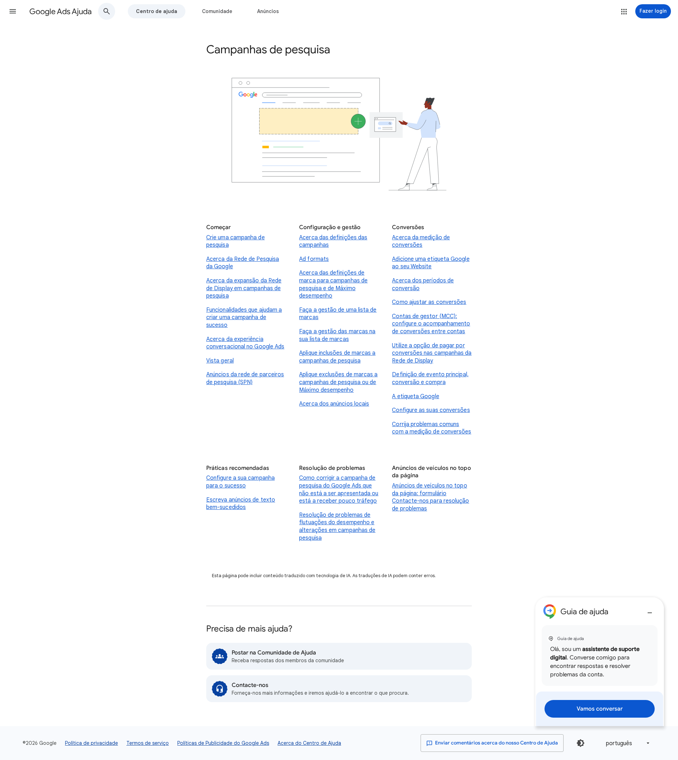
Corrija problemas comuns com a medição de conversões (431, 428)
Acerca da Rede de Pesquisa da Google (242, 263)
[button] (12, 11)
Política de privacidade (91, 743)
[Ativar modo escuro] (580, 743)
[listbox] (626, 743)
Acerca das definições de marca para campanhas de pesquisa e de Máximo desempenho (333, 284)
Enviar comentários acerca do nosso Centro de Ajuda (496, 743)
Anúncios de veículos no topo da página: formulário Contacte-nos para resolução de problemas (430, 497)
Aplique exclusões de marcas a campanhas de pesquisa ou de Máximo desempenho (338, 382)
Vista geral (220, 360)
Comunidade (217, 11)
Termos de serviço (147, 743)
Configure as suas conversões (431, 410)
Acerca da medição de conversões (421, 241)
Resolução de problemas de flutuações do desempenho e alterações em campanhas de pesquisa (337, 526)
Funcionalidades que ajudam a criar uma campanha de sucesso (244, 317)
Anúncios (268, 11)
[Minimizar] (650, 610)
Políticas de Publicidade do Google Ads (223, 743)
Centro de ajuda (156, 11)
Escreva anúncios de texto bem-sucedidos (240, 503)
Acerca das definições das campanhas (333, 241)
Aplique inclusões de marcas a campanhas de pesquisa (337, 356)
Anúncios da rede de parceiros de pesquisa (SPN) (245, 378)
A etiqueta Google (415, 396)
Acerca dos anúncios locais (334, 403)
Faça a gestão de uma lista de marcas (337, 313)
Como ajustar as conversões (429, 302)
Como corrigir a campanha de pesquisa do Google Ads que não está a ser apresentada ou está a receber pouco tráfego (338, 489)
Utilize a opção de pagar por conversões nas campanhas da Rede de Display (431, 353)
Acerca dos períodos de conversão (423, 284)
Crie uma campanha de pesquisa (235, 241)
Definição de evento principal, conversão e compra (430, 378)
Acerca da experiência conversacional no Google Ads (245, 343)
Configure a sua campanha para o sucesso (240, 481)
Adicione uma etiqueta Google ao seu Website (430, 263)
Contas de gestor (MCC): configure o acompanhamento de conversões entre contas (431, 324)
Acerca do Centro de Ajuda (309, 743)
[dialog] (599, 661)
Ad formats (314, 259)
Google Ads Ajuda (60, 11)
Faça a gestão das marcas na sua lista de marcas (337, 335)
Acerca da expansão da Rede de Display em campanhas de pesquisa (243, 288)
